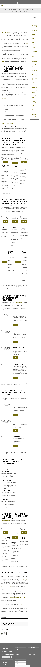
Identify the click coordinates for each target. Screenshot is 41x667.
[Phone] (11, 645)
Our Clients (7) (34, 83)
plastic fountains (15, 69)
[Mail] (9, 645)
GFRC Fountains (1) (34, 67)
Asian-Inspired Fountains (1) (34, 26)
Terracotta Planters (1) (34, 102)
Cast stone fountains (6, 18)
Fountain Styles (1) (33, 56)
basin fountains (19, 288)
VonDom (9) (34, 116)
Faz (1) (33, 44)
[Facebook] (3, 645)
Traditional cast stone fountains (8, 382)
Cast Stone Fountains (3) (34, 34)
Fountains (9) (34, 59)
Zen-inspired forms (23, 565)
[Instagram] (5, 645)
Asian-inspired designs (6, 506)
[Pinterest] (7, 645)
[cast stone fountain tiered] (12, 15)
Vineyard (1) (34, 114)
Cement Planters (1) (34, 41)
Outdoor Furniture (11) (34, 87)
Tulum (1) (33, 109)
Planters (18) (34, 90)
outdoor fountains (5, 60)
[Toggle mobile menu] (39, 5)
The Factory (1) (34, 106)
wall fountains (23, 39)
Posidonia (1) (34, 92)
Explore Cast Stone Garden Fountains (9, 109)
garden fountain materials (7, 572)
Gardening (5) (34, 61)
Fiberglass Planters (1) (34, 48)
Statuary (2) (34, 95)
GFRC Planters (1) (34, 71)
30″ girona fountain (5, 162)
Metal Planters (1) (34, 79)
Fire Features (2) (34, 52)
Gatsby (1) (34, 64)
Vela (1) (33, 111)
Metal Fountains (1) (34, 75)
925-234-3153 (4, 641)
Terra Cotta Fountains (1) (34, 98)
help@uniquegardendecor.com (8, 642)
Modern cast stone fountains (7, 269)
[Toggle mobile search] (37, 5)
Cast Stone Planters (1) (34, 37)
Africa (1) (33, 22)
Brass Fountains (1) (34, 30)
